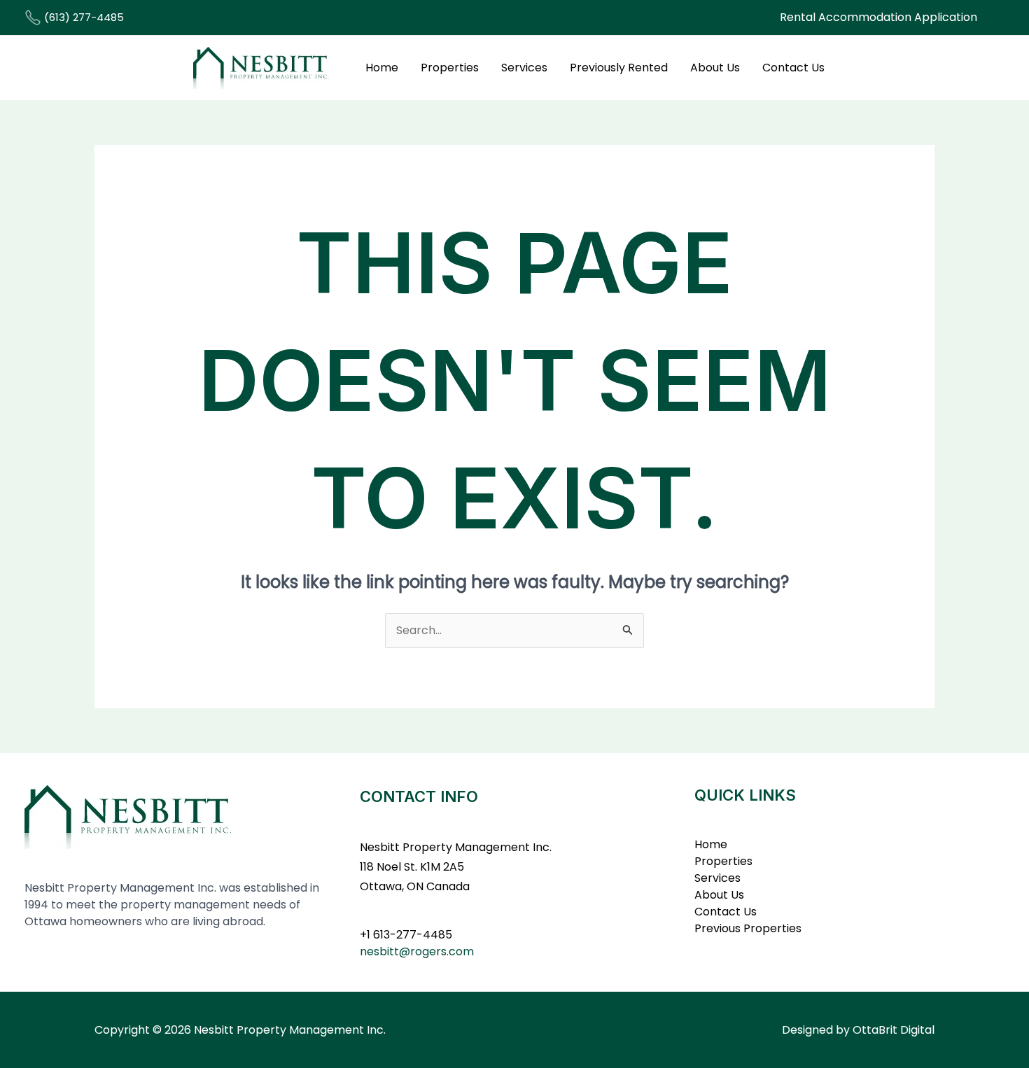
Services (524, 67)
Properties (450, 67)
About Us (715, 67)
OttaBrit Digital (893, 1030)
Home (381, 67)
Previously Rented (619, 67)
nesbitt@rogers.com (417, 951)
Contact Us (793, 67)
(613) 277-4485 (82, 17)
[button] (878, 17)
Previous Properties (748, 928)
